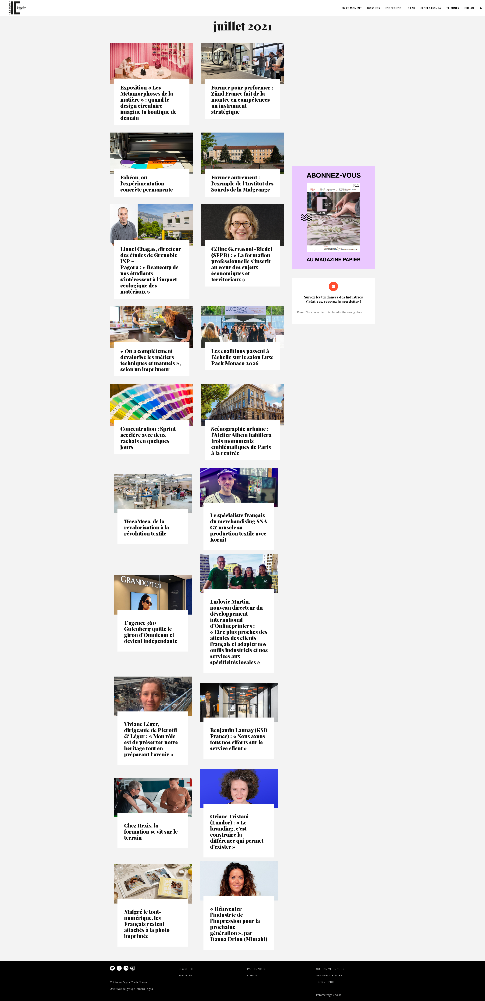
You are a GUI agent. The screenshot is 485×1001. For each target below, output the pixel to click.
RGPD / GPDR (325, 982)
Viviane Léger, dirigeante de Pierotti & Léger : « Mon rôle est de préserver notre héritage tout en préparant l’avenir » (151, 739)
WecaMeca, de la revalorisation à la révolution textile (146, 527)
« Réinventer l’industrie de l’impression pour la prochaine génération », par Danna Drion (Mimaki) (238, 923)
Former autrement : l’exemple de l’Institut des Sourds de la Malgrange (242, 183)
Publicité (185, 975)
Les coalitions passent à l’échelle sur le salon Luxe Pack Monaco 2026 (242, 357)
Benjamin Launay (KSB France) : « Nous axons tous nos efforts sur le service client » (238, 739)
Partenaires (256, 969)
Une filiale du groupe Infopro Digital (131, 989)
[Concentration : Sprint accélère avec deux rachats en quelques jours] (151, 405)
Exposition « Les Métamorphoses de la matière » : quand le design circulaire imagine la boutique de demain (148, 102)
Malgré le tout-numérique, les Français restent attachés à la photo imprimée (147, 923)
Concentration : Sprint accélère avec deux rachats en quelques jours (148, 437)
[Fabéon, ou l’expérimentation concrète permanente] (151, 153)
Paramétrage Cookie (328, 995)
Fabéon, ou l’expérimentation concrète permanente (146, 183)
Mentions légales (329, 975)
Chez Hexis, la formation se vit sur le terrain (151, 831)
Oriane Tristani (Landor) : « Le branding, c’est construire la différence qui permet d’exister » (237, 831)
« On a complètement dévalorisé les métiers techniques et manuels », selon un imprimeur (150, 360)
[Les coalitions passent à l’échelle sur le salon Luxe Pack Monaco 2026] (242, 327)
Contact (253, 975)
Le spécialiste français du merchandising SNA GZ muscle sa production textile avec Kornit (238, 527)
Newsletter (187, 969)
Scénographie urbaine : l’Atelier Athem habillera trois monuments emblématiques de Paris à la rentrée (241, 440)
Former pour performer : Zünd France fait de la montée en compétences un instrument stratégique (242, 99)
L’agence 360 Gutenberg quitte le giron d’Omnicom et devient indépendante (150, 631)
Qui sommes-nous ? (330, 969)
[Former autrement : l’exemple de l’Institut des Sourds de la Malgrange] (242, 153)
